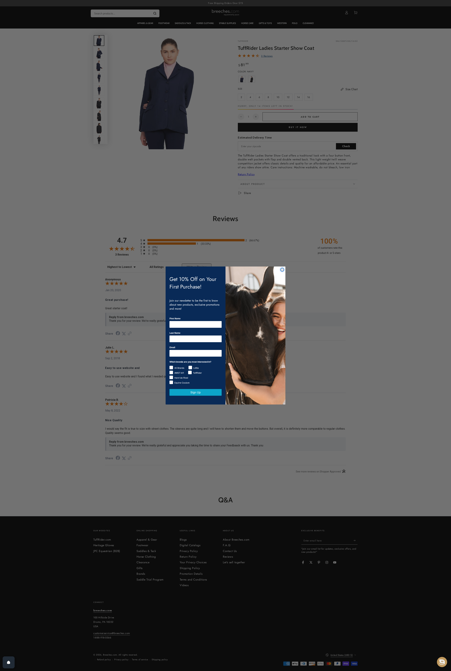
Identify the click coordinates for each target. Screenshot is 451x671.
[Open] (9, 662)
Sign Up (195, 392)
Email (172, 347)
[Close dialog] (282, 269)
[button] (442, 662)
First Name (175, 318)
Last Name (174, 332)
